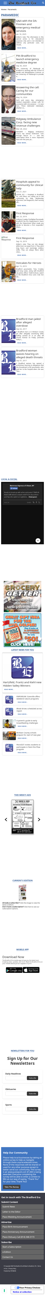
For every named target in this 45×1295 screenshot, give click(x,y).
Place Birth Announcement (15, 1226)
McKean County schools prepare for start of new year (28, 733)
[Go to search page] (43, 2)
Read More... (22, 48)
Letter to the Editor (11, 1211)
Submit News (8, 1206)
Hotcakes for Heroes (28, 263)
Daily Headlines (13, 1074)
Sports (8, 1105)
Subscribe (32, 1078)
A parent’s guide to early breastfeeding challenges (27, 721)
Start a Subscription (11, 1246)
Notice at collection (22, 1292)
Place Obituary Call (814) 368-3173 (18, 1237)
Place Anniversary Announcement (18, 1231)
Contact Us (7, 1257)
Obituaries (10, 1089)
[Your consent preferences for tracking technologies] (4, 1290)
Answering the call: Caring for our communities (27, 90)
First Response (25, 213)
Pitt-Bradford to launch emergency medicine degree (27, 59)
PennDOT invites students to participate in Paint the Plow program (28, 746)
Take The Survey (12, 1187)
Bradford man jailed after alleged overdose (28, 322)
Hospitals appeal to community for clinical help (29, 185)
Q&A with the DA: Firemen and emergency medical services (28, 26)
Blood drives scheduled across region (29, 709)
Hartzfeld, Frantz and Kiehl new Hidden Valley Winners (22, 683)
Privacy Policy (12, 1268)
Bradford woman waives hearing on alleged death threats (29, 354)
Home (4, 9)
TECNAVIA (13, 1271)
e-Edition (6, 1252)
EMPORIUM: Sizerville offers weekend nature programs (28, 697)
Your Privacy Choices (30, 1287)
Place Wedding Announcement (17, 1216)
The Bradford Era (18, 1266)
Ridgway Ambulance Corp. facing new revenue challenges (28, 122)
